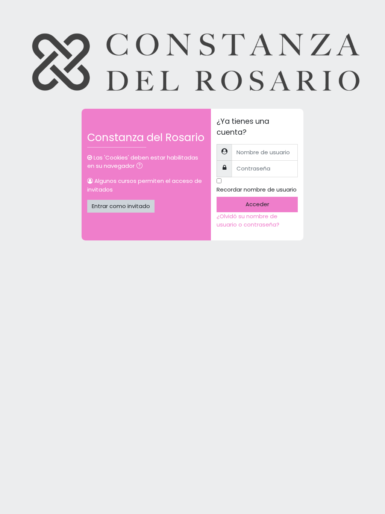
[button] (141, 166)
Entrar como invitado (121, 206)
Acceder (257, 204)
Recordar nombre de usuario (257, 189)
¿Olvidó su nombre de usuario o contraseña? (248, 220)
